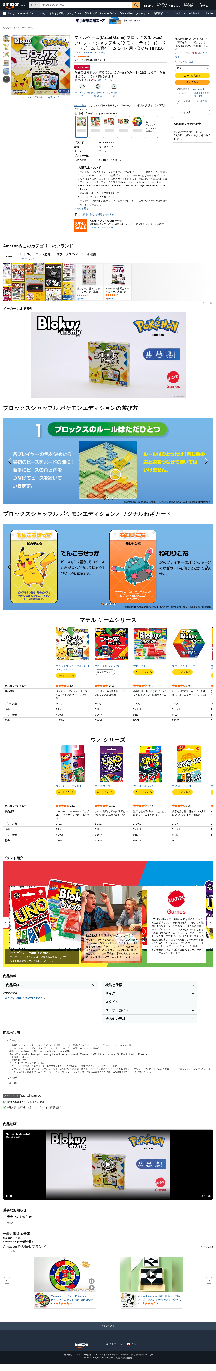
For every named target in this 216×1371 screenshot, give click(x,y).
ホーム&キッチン (193, 13)
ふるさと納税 (56, 13)
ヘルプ (42, 13)
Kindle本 (209, 13)
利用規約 (68, 1354)
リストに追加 (184, 112)
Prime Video (126, 13)
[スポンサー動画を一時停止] (91, 1281)
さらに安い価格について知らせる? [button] (24, 998)
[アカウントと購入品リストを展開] (179, 6)
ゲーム (17, 28)
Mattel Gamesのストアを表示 (90, 52)
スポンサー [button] (204, 303)
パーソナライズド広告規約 (105, 1354)
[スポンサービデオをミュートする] (91, 1288)
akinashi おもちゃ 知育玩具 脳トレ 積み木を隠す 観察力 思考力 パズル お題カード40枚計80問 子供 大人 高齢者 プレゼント (160, 1298)
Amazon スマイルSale (102, 227)
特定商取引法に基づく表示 (143, 1354)
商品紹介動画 (13, 1137)
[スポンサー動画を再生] (151, 1274)
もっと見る (83, 208)
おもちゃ (7, 28)
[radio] (6, 39)
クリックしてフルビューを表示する (41, 97)
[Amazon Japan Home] (81, 1345)
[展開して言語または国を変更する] (152, 6)
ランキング (91, 13)
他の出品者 (80, 105)
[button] (9, 13)
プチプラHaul (74, 13)
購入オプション (105, 672)
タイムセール (143, 13)
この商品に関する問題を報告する (96, 214)
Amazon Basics (108, 13)
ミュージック (173, 13)
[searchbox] (86, 5)
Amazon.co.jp (198, 89)
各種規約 (124, 1354)
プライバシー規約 (83, 1354)
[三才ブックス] (8, 256)
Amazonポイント (26, 13)
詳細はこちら (105, 80)
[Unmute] (209, 1196)
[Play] (6, 1196)
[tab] (104, 498)
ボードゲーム (28, 28)
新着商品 (158, 13)
